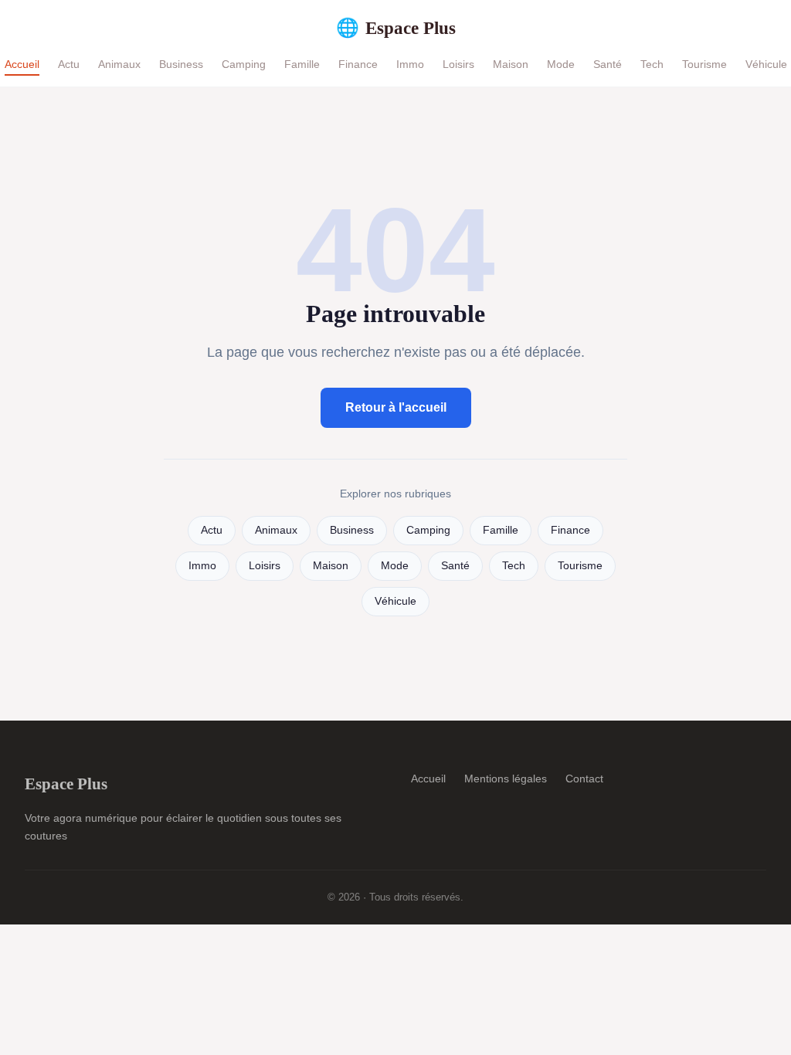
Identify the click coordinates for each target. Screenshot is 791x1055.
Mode (561, 64)
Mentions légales (505, 778)
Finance (358, 64)
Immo (410, 64)
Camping (244, 64)
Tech (652, 64)
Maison (510, 64)
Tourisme (704, 64)
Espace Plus (396, 28)
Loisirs (458, 64)
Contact (584, 778)
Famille (302, 64)
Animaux (119, 64)
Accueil (22, 64)
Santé (607, 64)
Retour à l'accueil (395, 407)
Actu (69, 64)
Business (181, 64)
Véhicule (766, 64)
